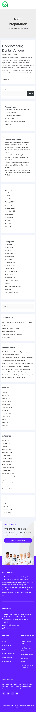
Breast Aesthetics (10, 256)
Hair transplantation (11, 271)
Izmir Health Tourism (11, 277)
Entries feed (5, 507)
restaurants (8, 289)
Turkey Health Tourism (11, 292)
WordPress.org (6, 513)
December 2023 (10, 208)
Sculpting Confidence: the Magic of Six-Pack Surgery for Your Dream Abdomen (17, 157)
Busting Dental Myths (11, 118)
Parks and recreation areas (13, 286)
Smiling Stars (9, 124)
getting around (9, 268)
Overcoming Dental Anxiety (13, 115)
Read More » (6, 79)
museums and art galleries (12, 280)
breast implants (9, 259)
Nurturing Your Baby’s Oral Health (15, 121)
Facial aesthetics (10, 265)
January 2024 (9, 205)
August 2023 (9, 217)
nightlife (7, 283)
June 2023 (8, 223)
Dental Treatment (7, 54)
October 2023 (9, 214)
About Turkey (9, 247)
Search (4, 90)
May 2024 (8, 193)
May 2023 (8, 226)
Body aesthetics (9, 253)
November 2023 (10, 211)
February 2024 (9, 202)
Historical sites (9, 274)
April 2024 (8, 196)
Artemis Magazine (27, 635)
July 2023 (8, 220)
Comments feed (7, 510)
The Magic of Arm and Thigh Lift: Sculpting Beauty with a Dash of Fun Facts (18, 173)
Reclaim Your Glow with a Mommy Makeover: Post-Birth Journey (17, 165)
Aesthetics (8, 250)
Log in (4, 503)
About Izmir (8, 244)
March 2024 (8, 199)
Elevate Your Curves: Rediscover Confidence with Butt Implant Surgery (17, 150)
